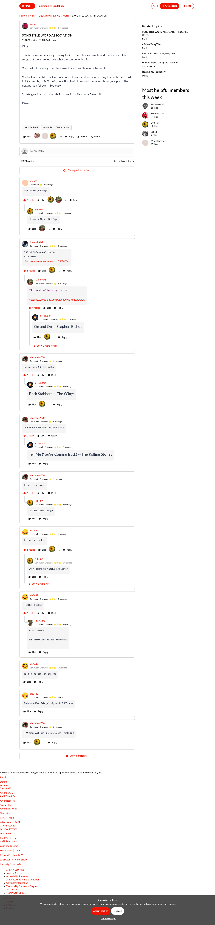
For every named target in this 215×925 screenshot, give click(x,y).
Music (66, 16)
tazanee (33, 181)
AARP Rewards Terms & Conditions (23, 880)
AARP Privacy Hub (15, 870)
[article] (77, 192)
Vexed (154, 132)
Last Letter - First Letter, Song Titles (158, 54)
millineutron (45, 316)
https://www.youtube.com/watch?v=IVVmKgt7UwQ (57, 299)
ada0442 (34, 531)
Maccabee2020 (37, 357)
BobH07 (39, 210)
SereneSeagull (157, 114)
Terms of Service (14, 873)
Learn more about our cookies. (161, 904)
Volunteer (4, 785)
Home (22, 16)
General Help (148, 67)
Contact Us (5, 805)
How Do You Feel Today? (154, 72)
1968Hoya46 (157, 141)
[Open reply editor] (77, 151)
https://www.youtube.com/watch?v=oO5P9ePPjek (47, 261)
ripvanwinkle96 (37, 242)
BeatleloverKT (157, 105)
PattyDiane (40, 621)
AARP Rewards (7, 793)
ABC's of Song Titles (151, 44)
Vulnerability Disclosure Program (22, 886)
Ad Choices (11, 890)
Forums (32, 16)
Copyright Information (17, 883)
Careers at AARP (8, 826)
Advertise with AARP (10, 822)
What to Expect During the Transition (160, 63)
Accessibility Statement (17, 876)
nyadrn (33, 24)
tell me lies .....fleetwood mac (56, 128)
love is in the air (31, 128)
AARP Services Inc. (9, 838)
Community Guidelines (51, 6)
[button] (169, 6)
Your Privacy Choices (16, 893)
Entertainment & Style (49, 16)
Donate (3, 782)
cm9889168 (40, 280)
